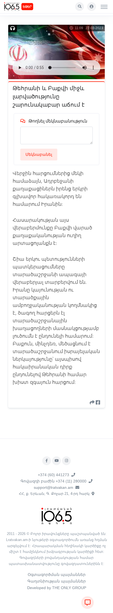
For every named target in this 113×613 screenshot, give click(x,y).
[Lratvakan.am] (56, 515)
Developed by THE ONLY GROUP (56, 588)
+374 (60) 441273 (53, 475)
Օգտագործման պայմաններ (57, 574)
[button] (79, 6)
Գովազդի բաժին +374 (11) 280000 (53, 481)
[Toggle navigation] (104, 6)
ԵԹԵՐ (27, 6)
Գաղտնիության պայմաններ (56, 581)
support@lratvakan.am (53, 487)
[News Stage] (11, 6)
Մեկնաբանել (39, 154)
